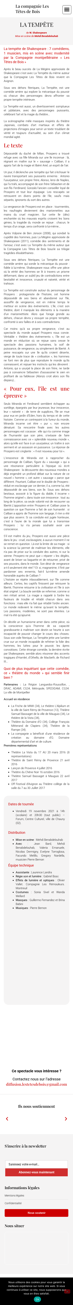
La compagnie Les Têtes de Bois (32, 8)
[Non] (67, 1291)
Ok (37, 1299)
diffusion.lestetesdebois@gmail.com (36, 1084)
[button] (67, 9)
